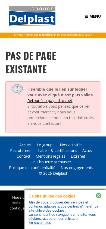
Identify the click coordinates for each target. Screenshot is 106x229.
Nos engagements (77, 167)
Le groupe (46, 144)
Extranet (78, 156)
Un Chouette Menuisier (51, 161)
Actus (87, 150)
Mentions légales (51, 156)
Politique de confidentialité (32, 167)
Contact (23, 156)
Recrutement (21, 150)
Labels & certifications (57, 150)
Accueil (25, 144)
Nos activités (71, 144)
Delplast (60, 173)
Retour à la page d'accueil (50, 100)
